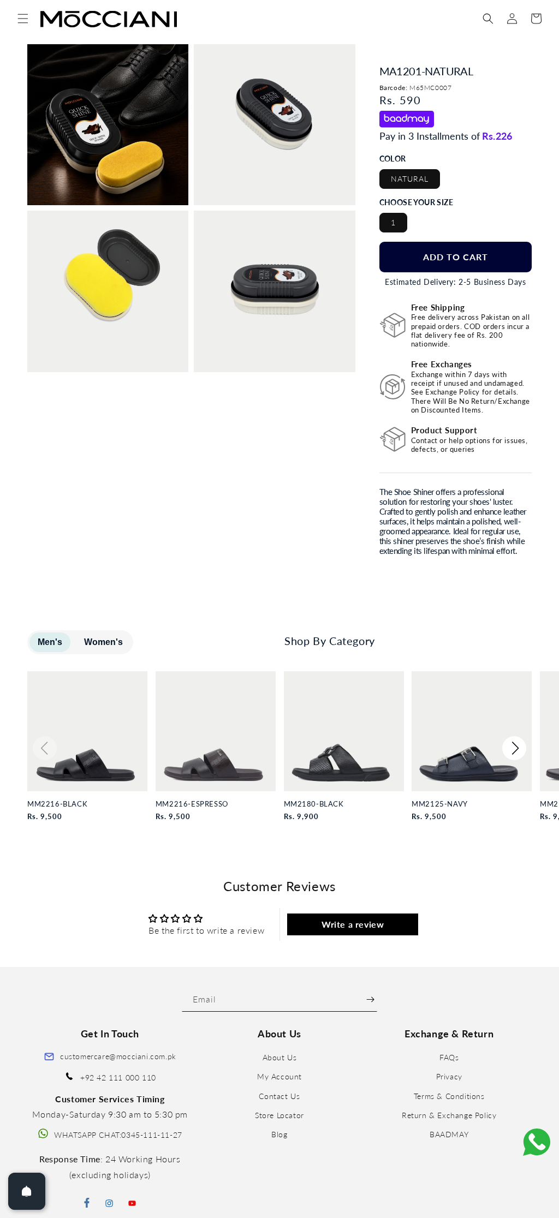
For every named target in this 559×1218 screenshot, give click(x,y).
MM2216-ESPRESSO (192, 804)
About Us (280, 1057)
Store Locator (279, 1115)
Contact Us (279, 1096)
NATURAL (410, 178)
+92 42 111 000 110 (118, 1077)
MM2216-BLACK (57, 804)
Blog (279, 1134)
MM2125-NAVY (440, 804)
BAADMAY (449, 1134)
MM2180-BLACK (314, 804)
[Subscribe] (370, 999)
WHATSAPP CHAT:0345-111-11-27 (118, 1134)
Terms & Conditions (449, 1096)
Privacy (449, 1076)
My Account (279, 1076)
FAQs (449, 1057)
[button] (23, 19)
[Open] (26, 1191)
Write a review (353, 924)
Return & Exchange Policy (449, 1115)
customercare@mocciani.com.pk (118, 1056)
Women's (103, 642)
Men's (50, 642)
